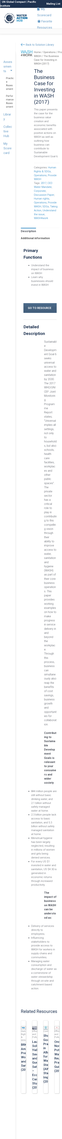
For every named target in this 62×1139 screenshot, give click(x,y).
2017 (43, 183)
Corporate (40, 190)
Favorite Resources (44, 24)
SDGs (45, 206)
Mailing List (53, 3)
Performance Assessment (10, 101)
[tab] (28, 231)
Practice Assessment (10, 83)
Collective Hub (7, 131)
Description (28, 231)
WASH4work (41, 218)
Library (7, 117)
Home (37, 52)
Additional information (35, 238)
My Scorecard (44, 12)
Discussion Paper (44, 194)
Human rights (41, 198)
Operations (49, 52)
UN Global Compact (14, 1)
